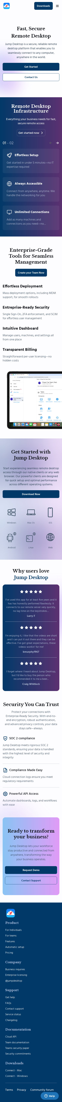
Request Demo (31, 870)
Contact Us (31, 77)
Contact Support (31, 881)
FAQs (8, 1003)
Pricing (9, 952)
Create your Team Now (31, 273)
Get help (10, 997)
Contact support (14, 1008)
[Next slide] (57, 143)
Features (10, 941)
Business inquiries (15, 969)
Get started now (28, 133)
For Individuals (13, 930)
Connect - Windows (16, 1076)
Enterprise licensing (16, 975)
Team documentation (17, 1042)
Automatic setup (14, 947)
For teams (11, 935)
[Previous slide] (51, 143)
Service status (13, 1014)
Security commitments (18, 1053)
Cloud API (10, 1036)
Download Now (31, 494)
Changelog (11, 1020)
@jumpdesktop (13, 980)
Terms (9, 1090)
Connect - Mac (13, 1070)
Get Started (31, 67)
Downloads (43, 6)
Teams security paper (17, 1048)
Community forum (42, 1090)
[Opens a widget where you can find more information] (50, 1096)
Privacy (21, 1090)
